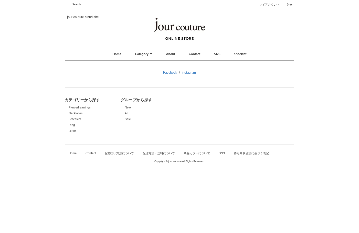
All (126, 113)
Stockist (240, 54)
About (170, 54)
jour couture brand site (83, 17)
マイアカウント (269, 4)
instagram (189, 72)
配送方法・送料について (159, 153)
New (128, 107)
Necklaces (76, 113)
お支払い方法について (119, 153)
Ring (72, 125)
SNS (217, 54)
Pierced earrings (80, 107)
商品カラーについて (197, 153)
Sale (128, 119)
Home (117, 54)
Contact (194, 54)
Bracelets (75, 119)
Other (72, 131)
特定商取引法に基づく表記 (251, 153)
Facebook (170, 72)
